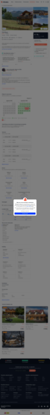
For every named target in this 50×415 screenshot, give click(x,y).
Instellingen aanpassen (25, 211)
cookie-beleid (28, 206)
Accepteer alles (25, 213)
